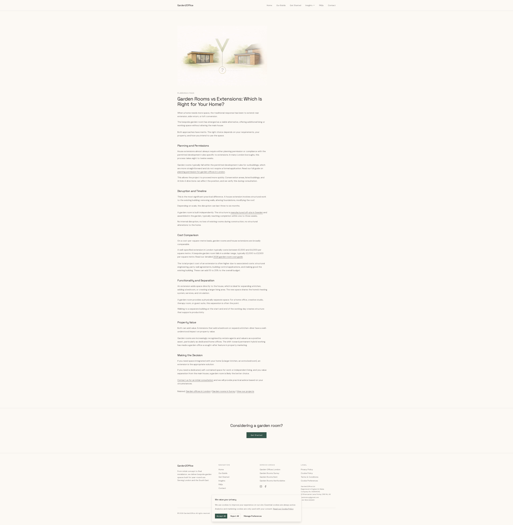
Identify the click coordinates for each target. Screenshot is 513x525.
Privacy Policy (307, 469)
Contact (332, 5)
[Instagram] (261, 486)
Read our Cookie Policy (283, 509)
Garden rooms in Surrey (223, 391)
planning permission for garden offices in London (201, 171)
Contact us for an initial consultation (195, 380)
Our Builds (281, 5)
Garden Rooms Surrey (269, 473)
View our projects (245, 391)
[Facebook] (265, 486)
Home (269, 5)
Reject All (235, 516)
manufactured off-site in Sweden (247, 212)
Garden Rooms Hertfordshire (272, 480)
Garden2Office (185, 5)
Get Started (295, 5)
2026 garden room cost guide (228, 256)
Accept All (221, 516)
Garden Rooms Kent (268, 477)
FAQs (321, 5)
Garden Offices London (270, 469)
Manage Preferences (253, 516)
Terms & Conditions (309, 477)
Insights (308, 5)
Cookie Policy (307, 473)
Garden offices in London (198, 391)
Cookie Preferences (309, 480)
